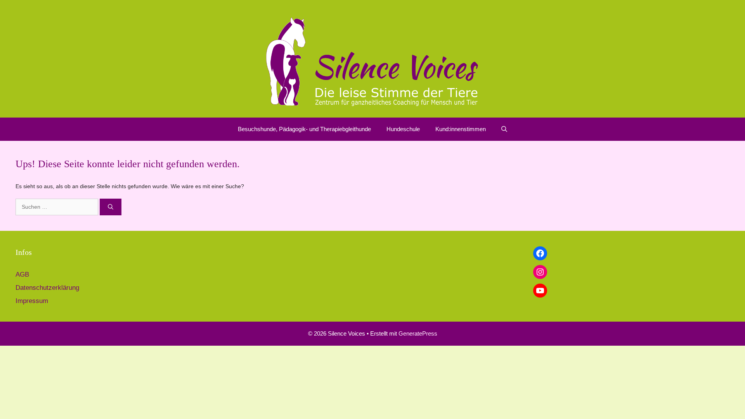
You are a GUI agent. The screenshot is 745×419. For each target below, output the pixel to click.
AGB (22, 274)
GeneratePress (417, 333)
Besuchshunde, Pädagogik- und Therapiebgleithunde (304, 129)
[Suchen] (110, 207)
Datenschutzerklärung (47, 287)
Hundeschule (403, 129)
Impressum (32, 301)
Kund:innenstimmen (460, 129)
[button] (504, 129)
